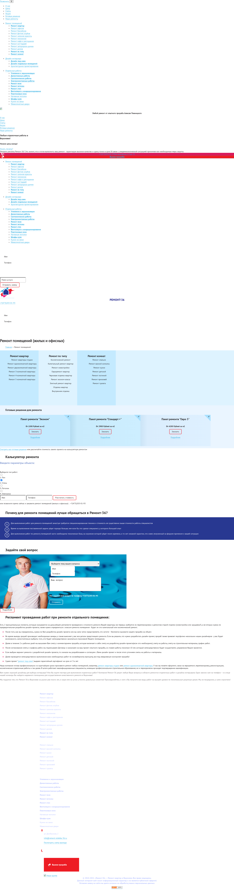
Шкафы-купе (16, 99)
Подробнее (35, 437)
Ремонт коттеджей (19, 44)
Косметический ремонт (60, 360)
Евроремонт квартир (61, 372)
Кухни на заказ (17, 101)
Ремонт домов (17, 49)
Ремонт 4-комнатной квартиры (22, 375)
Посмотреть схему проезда (55, 843)
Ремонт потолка (17, 86)
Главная (8, 347)
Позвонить (4, 1)
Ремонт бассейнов (18, 31)
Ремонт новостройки (60, 368)
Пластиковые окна (19, 94)
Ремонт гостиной (99, 375)
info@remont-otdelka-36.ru (55, 838)
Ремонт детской (99, 372)
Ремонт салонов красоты (21, 36)
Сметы (8, 11)
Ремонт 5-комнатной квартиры (22, 379)
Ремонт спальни (99, 360)
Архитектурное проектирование (24, 66)
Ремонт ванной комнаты (99, 364)
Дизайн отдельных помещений (24, 64)
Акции (8, 14)
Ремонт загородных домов (22, 46)
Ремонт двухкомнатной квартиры (22, 368)
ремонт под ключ (25, 661)
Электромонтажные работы (23, 81)
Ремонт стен (16, 89)
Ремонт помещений (13, 23)
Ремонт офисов (17, 28)
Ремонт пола (16, 83)
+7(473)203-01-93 (7, 303)
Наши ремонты (11, 19)
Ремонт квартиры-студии (22, 360)
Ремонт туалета (99, 383)
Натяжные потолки (19, 96)
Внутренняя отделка (60, 391)
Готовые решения (12, 16)
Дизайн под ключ (18, 61)
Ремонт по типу (17, 51)
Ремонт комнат (17, 54)
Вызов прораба (117, 157)
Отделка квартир (60, 387)
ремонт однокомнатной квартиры (138, 666)
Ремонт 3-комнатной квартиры (22, 372)
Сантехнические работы (21, 78)
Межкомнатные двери (20, 104)
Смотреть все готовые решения (13, 449)
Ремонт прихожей (99, 379)
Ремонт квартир (17, 26)
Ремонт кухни (99, 368)
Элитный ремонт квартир (60, 383)
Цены (7, 8)
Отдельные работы (13, 71)
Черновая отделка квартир (60, 375)
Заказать (35, 432)
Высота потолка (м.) (35, 468)
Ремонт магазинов (18, 39)
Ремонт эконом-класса (60, 379)
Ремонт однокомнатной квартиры (22, 364)
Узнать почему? (6, 149)
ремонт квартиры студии (108, 666)
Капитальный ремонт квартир (60, 364)
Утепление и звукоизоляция (23, 73)
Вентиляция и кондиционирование (26, 91)
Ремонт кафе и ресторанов (22, 41)
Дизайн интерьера (13, 58)
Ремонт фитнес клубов (20, 33)
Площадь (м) (6, 468)
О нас (7, 6)
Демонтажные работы (20, 76)
